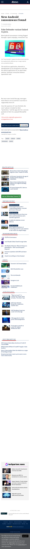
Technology (14, 13)
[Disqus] (15, 379)
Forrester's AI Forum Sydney (18, 264)
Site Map (23, 523)
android (7, 138)
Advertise (9, 523)
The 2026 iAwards (15, 275)
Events (5, 260)
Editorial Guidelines (18, 521)
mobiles (18, 138)
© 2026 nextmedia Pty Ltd (18, 526)
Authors (25, 521)
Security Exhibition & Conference (16, 286)
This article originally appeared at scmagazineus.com (11, 118)
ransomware (4, 141)
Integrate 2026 (15, 280)
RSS (27, 523)
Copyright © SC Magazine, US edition (8, 134)
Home (2, 13)
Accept (25, 536)
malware (13, 138)
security (11, 141)
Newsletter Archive (17, 523)
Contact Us (5, 521)
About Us (11, 521)
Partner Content (9, 201)
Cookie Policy (21, 545)
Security (21, 13)
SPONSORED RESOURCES (10, 233)
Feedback (4, 523)
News (7, 13)
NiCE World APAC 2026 (17, 269)
